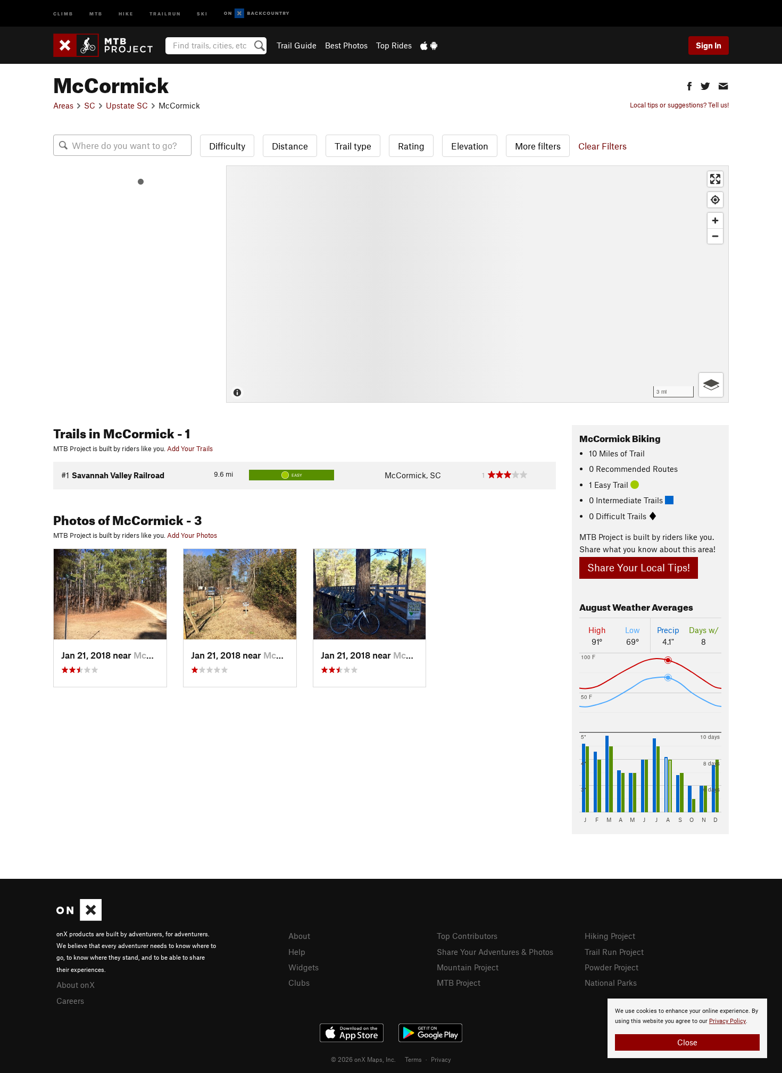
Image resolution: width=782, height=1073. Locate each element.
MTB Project (458, 982)
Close (687, 1042)
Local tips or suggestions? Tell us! (679, 105)
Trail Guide (297, 45)
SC (89, 105)
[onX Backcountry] (256, 14)
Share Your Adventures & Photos (495, 951)
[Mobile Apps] (428, 45)
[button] (689, 85)
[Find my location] (715, 199)
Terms (413, 1059)
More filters (538, 145)
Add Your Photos (192, 535)
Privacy (441, 1059)
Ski (202, 13)
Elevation (469, 145)
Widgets (303, 967)
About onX (75, 984)
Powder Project (611, 967)
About (299, 936)
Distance (290, 145)
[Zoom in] (715, 220)
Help (296, 951)
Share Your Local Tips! (638, 567)
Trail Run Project (614, 951)
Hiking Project (610, 936)
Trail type (353, 145)
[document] (687, 1028)
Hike (126, 13)
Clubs (299, 982)
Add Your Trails (190, 448)
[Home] (108, 45)
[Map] (477, 284)
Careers (70, 1000)
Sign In (708, 45)
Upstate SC (127, 105)
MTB (96, 13)
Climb (63, 13)
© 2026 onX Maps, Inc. (363, 1059)
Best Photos (346, 45)
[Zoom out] (715, 236)
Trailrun (165, 13)
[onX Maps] (79, 917)
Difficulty (227, 145)
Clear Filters (602, 145)
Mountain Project (467, 967)
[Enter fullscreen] (715, 179)
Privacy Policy (727, 1021)
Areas (63, 105)
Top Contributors (467, 936)
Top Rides (394, 45)
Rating (411, 145)
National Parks (611, 982)
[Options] (711, 385)
